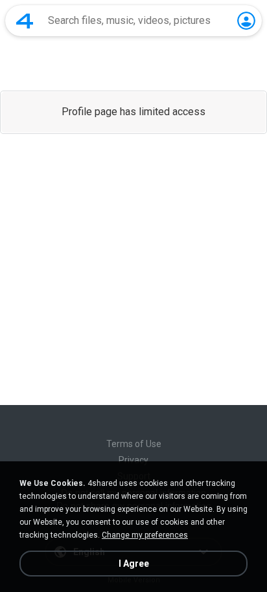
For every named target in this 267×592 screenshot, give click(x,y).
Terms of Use (133, 444)
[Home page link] (24, 20)
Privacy (133, 460)
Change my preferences (145, 535)
